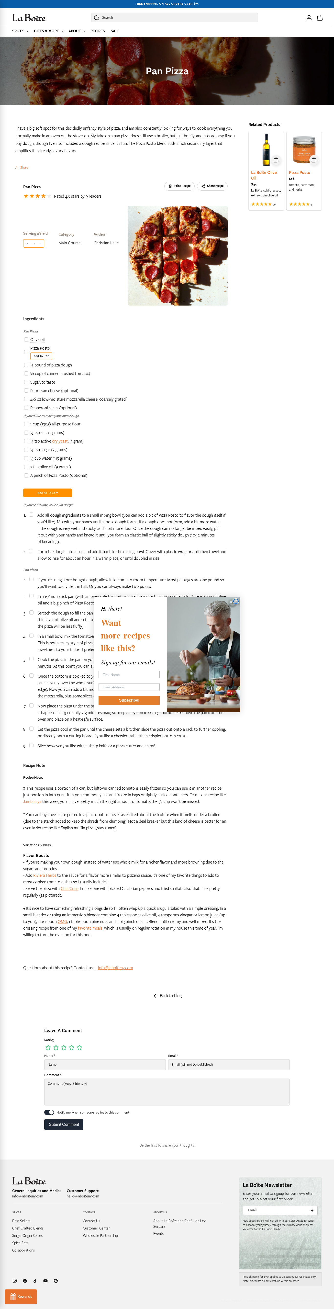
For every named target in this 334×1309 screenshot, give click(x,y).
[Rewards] (21, 1296)
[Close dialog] (236, 601)
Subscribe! (129, 700)
